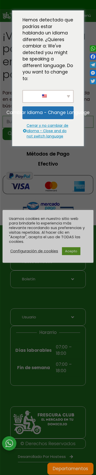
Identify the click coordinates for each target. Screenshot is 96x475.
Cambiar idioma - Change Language (48, 112)
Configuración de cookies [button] (34, 251)
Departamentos (70, 469)
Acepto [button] (71, 251)
